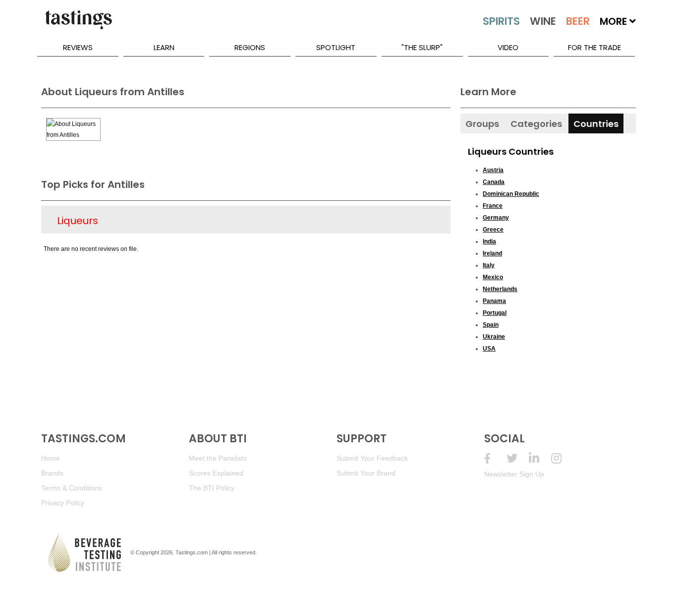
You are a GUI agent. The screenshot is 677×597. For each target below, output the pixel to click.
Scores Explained (216, 473)
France (493, 205)
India (489, 241)
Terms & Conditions (71, 488)
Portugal (495, 312)
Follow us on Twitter (518, 458)
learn (164, 47)
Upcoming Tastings (562, 458)
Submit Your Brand (366, 473)
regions (249, 47)
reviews (78, 47)
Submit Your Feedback (372, 458)
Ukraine (494, 336)
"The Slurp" (422, 47)
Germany (496, 217)
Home (50, 458)
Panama (494, 301)
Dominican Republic (511, 193)
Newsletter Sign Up (514, 474)
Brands (52, 473)
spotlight (335, 47)
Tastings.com (191, 552)
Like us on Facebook (495, 458)
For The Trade (594, 47)
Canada (494, 182)
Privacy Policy (62, 503)
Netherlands (500, 289)
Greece (493, 229)
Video (508, 47)
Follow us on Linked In (540, 458)
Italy (489, 265)
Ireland (492, 253)
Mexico (493, 277)
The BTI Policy (211, 488)
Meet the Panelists (218, 458)
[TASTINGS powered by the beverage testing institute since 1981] (78, 25)
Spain (491, 324)
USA (489, 348)
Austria (493, 170)
